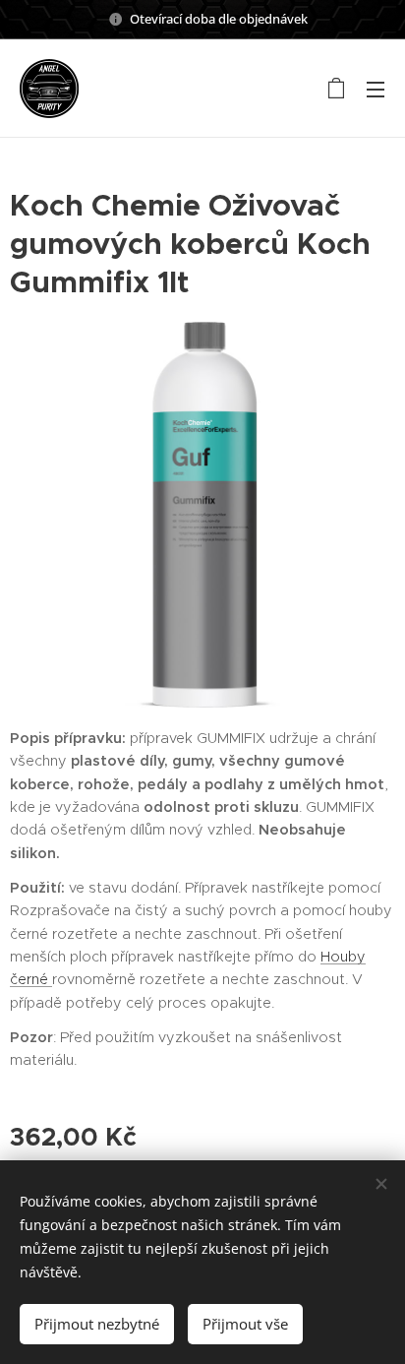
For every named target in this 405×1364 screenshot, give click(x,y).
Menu (375, 88)
